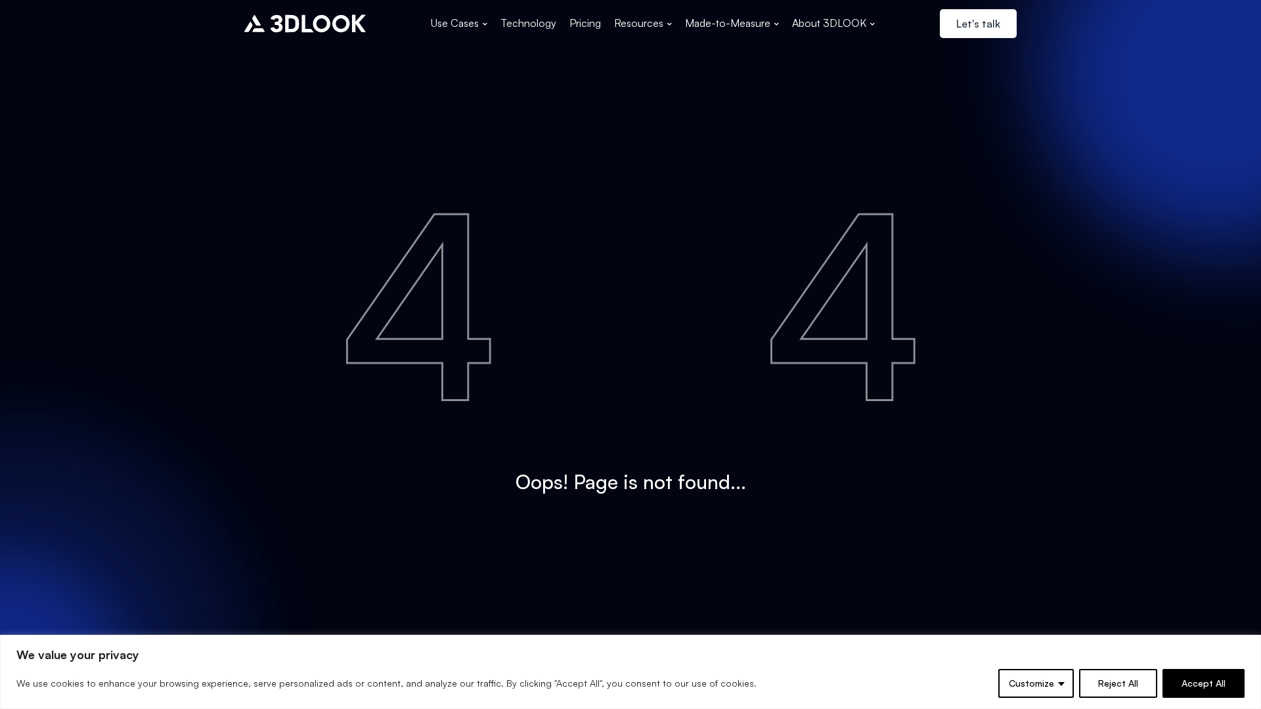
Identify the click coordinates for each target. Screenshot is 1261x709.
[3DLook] (305, 23)
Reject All (1118, 683)
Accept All (1204, 683)
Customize (1031, 683)
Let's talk (978, 23)
